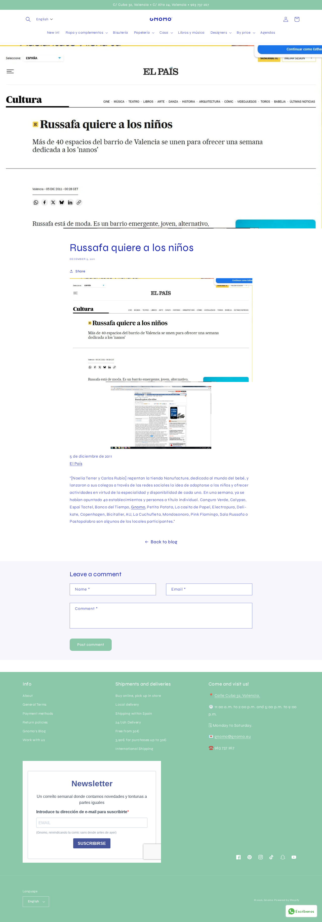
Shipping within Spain (133, 713)
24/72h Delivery (128, 722)
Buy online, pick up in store (138, 696)
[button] (28, 19)
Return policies (35, 722)
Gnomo (138, 507)
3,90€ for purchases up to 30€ (141, 740)
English (33, 901)
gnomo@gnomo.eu (233, 736)
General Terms (35, 704)
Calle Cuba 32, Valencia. (237, 695)
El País (76, 463)
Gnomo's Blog (34, 731)
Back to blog (164, 542)
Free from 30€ (127, 731)
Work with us (34, 740)
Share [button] (80, 271)
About (28, 696)
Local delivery (127, 704)
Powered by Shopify (286, 900)
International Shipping (134, 749)
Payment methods (38, 713)
